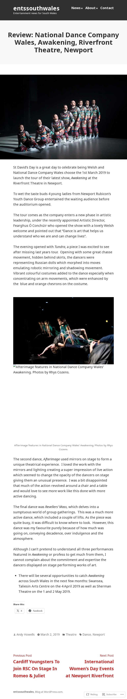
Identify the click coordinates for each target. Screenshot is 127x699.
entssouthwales (36, 8)
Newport (99, 634)
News (76, 8)
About (90, 8)
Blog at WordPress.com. (49, 691)
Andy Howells (26, 634)
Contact (107, 8)
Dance (87, 634)
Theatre (71, 634)
